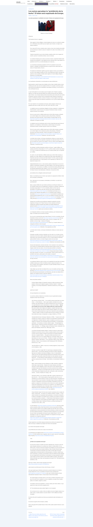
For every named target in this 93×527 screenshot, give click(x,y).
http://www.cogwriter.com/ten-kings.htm (38, 190)
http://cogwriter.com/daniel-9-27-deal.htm (37, 473)
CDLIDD (18, 2)
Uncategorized (31, 8)
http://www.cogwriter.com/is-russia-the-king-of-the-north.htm (47, 270)
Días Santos (72, 3)
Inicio (29, 1)
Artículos (41, 1)
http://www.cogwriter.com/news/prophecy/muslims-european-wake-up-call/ (45, 118)
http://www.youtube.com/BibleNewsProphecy (44, 435)
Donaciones (61, 1)
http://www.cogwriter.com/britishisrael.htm (39, 222)
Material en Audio (64, 3)
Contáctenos (69, 1)
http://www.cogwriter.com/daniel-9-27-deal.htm (45, 196)
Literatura (48, 1)
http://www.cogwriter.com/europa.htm (43, 193)
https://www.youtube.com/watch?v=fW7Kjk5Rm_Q (39, 464)
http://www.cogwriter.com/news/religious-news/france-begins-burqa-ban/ (47, 142)
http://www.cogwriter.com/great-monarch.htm (47, 405)
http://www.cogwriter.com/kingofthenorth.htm (46, 198)
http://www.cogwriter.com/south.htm (51, 217)
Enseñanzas (30, 3)
